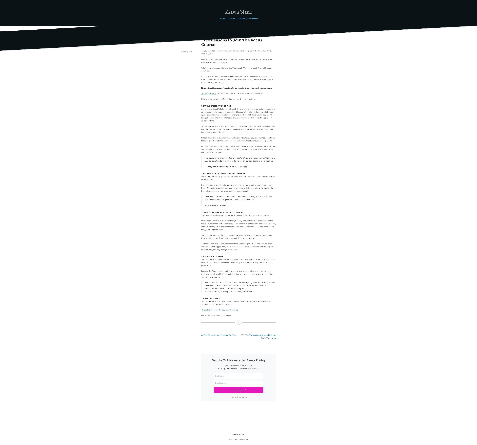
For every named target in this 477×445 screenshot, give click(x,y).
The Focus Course (208, 93)
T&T (246, 439)
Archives (231, 19)
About (222, 19)
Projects (241, 19)
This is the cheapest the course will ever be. (219, 310)
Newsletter (253, 19)
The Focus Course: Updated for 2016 (218, 335)
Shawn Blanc (238, 11)
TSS (241, 439)
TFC (236, 439)
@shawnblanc (238, 434)
